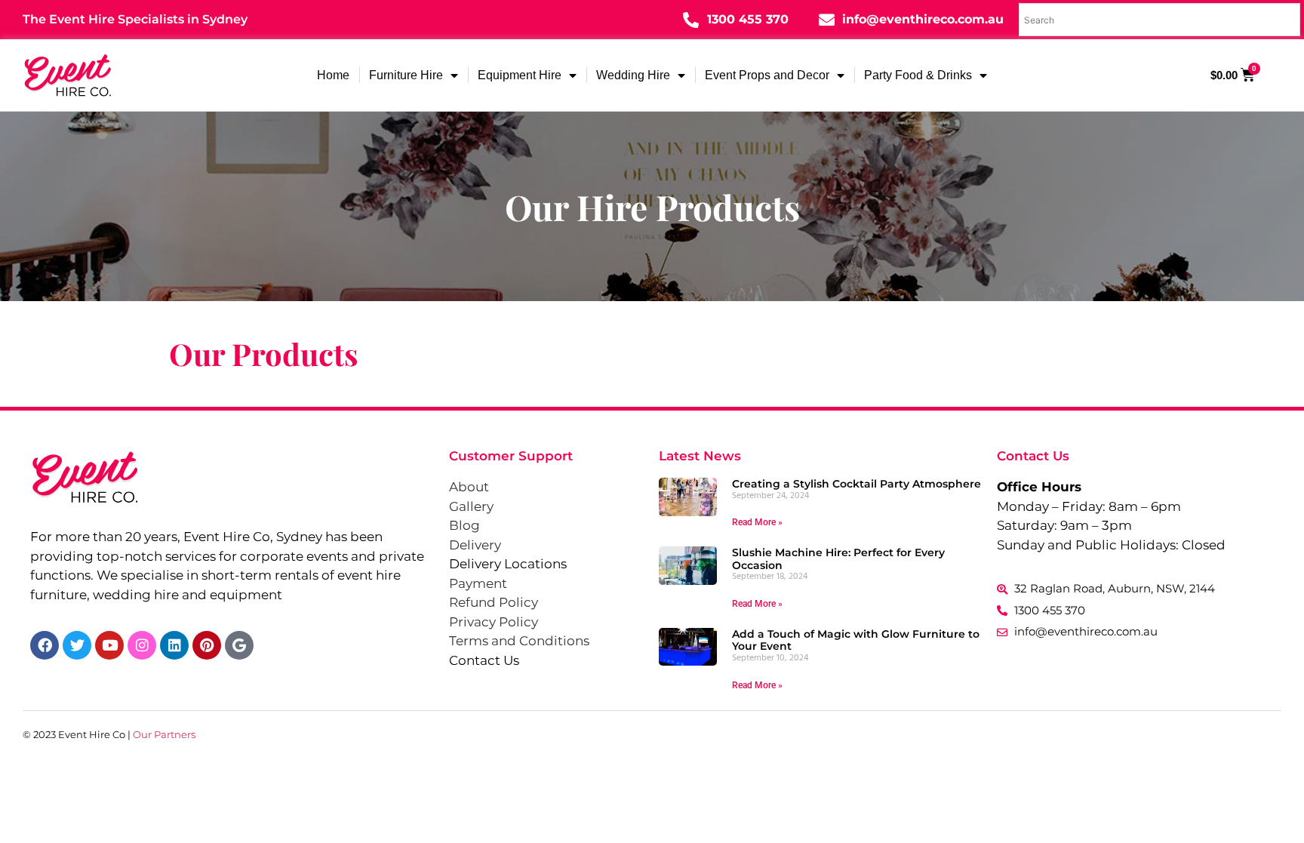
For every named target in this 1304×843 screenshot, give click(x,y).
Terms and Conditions (519, 640)
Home (333, 75)
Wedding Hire (633, 75)
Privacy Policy (493, 621)
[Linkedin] (174, 645)
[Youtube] (109, 645)
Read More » (757, 522)
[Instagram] (142, 645)
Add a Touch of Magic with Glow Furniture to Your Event (856, 640)
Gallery (471, 506)
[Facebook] (44, 645)
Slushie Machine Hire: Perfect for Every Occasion (838, 559)
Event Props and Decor (767, 75)
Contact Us (484, 660)
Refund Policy (493, 602)
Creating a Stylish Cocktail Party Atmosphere (856, 484)
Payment (478, 583)
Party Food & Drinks (918, 75)
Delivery (475, 544)
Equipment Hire (519, 75)
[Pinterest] (206, 645)
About (469, 486)
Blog (464, 525)
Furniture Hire (406, 75)
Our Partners (164, 734)
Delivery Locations (508, 563)
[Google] (239, 645)
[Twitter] (77, 645)
